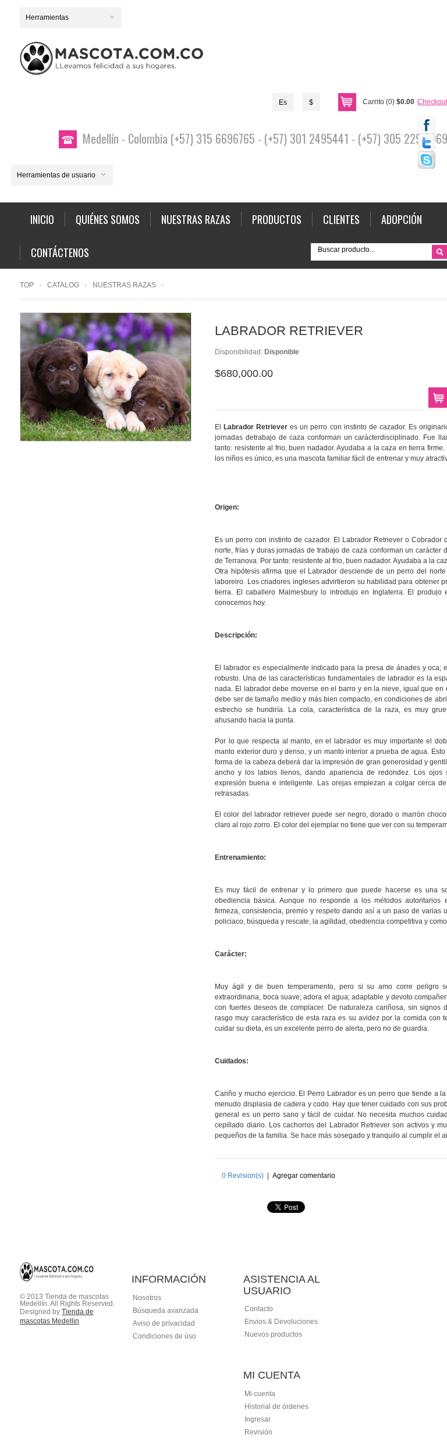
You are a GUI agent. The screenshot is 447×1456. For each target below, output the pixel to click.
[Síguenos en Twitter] (426, 142)
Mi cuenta (259, 1394)
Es (283, 102)
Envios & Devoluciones (281, 1322)
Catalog (63, 285)
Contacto (258, 1309)
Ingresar (257, 1419)
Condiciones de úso (164, 1336)
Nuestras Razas (124, 285)
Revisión (258, 1432)
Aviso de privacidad (164, 1323)
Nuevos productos (273, 1334)
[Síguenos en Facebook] (426, 125)
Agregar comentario (303, 1176)
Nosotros (147, 1298)
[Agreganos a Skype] (426, 160)
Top (27, 285)
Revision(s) (243, 1176)
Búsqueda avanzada (165, 1311)
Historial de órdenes (276, 1406)
